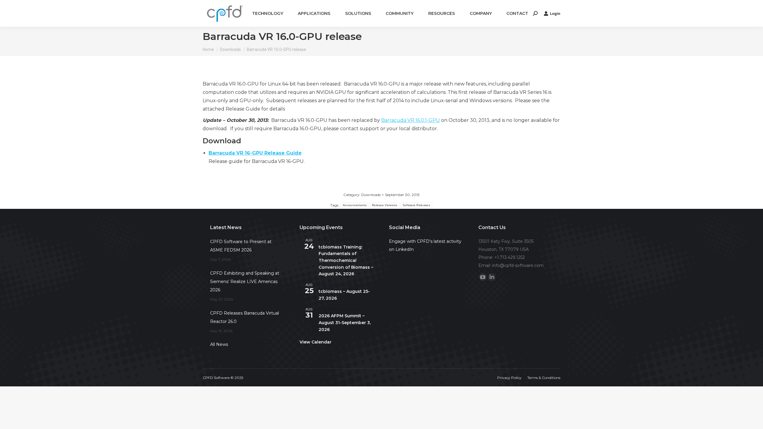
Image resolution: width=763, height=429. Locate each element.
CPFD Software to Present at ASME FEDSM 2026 (241, 246)
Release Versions (384, 205)
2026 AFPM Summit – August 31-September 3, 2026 (345, 322)
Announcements (355, 205)
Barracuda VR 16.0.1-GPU (410, 120)
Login (555, 13)
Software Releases (416, 205)
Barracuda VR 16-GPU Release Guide (255, 153)
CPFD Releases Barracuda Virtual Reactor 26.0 (244, 317)
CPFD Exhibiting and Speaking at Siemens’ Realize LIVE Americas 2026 (244, 282)
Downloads (371, 194)
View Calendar (315, 342)
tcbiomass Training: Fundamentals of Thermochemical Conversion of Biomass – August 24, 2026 (346, 260)
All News (219, 344)
